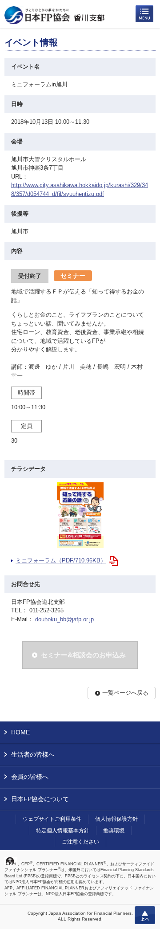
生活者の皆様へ (33, 754)
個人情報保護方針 (116, 819)
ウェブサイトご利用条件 (52, 819)
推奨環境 (113, 830)
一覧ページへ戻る (125, 692)
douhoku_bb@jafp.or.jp (64, 619)
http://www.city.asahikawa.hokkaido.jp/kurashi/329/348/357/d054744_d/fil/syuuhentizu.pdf (79, 189)
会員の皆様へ (29, 776)
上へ (145, 915)
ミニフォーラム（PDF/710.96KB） (61, 560)
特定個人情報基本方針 (62, 830)
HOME (20, 732)
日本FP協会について (40, 799)
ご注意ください (80, 842)
